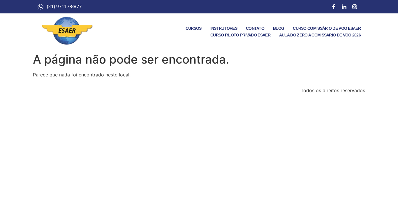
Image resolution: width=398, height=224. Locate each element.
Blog (278, 28)
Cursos (194, 28)
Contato (255, 28)
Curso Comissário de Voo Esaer (327, 28)
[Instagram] (354, 6)
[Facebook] (333, 6)
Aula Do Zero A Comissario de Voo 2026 (320, 35)
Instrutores (223, 28)
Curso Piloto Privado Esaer (240, 35)
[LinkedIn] (344, 6)
